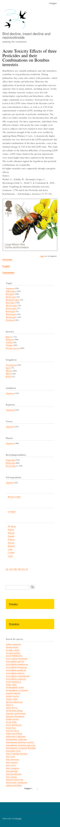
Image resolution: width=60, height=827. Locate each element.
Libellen (9, 342)
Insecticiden (8, 272)
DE (15, 569)
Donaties (13, 604)
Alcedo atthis (11, 722)
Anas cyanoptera (12, 768)
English (6, 266)
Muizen (9, 373)
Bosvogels (10, 294)
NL (7, 569)
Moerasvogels (11, 305)
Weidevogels (11, 317)
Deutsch (11, 533)
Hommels (7, 259)
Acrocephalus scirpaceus (16, 679)
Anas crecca (11, 765)
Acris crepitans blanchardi (16, 658)
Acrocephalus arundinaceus (17, 664)
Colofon (11, 552)
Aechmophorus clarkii (15, 687)
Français (11, 539)
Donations (14, 624)
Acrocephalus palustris (15, 673)
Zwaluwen (10, 320)
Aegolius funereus (13, 693)
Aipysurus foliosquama (15, 716)
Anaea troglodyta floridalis (17, 753)
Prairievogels (11, 308)
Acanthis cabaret (13, 650)
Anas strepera (11, 777)
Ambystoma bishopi (14, 733)
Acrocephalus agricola (15, 661)
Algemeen (10, 288)
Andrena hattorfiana (14, 785)
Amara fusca (11, 727)
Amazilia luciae (12, 730)
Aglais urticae (11, 707)
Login (42, 256)
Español (11, 536)
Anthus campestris (13, 644)
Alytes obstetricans (14, 725)
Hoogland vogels (12, 299)
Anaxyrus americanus (14, 779)
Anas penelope (12, 771)
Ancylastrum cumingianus (16, 782)
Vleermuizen (11, 365)
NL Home (12, 526)
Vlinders (9, 345)
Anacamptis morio (13, 750)
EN (11, 569)
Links (10, 549)
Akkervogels (11, 291)
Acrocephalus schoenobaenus (18, 676)
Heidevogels (11, 297)
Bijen (8, 336)
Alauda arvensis (12, 719)
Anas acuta (10, 756)
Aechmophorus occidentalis (17, 690)
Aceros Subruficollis (14, 655)
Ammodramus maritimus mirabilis (20, 742)
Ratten (8, 376)
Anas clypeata (11, 762)
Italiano (11, 542)
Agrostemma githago (14, 710)
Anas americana (12, 759)
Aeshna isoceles (12, 696)
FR (19, 569)
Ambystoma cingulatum (15, 736)
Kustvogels (10, 302)
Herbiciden (10, 463)
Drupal (18, 818)
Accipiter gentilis (13, 653)
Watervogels (11, 314)
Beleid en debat (14, 496)
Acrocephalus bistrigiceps (16, 667)
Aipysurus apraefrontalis (16, 713)
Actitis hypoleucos (13, 681)
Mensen (9, 370)
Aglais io (9, 704)
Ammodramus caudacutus (16, 739)
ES (23, 569)
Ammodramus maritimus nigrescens (20, 745)
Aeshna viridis (12, 699)
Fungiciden (10, 460)
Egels (8, 368)
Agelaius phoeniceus (14, 702)
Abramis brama (12, 647)
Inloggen (53, 3)
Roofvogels (10, 311)
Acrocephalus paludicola (16, 670)
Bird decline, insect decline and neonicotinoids (26, 35)
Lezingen (12, 511)
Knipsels (11, 546)
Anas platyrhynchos (14, 774)
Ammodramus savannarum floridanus (21, 748)
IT (27, 569)
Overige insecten (13, 348)
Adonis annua (11, 684)
